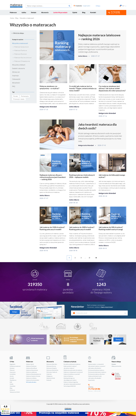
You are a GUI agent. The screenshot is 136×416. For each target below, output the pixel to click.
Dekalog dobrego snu (69, 378)
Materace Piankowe (20, 50)
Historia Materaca (68, 376)
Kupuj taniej (91, 380)
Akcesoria (44, 12)
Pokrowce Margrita (51, 368)
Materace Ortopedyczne (22, 61)
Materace (13, 12)
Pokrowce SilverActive (52, 370)
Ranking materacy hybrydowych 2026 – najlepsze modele (82, 176)
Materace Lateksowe (31, 372)
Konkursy (12, 390)
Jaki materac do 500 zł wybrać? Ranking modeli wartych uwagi (111, 228)
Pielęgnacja (49, 376)
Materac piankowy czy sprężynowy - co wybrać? (49, 87)
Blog (83, 12)
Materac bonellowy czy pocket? (72, 374)
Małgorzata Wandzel (48, 107)
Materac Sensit (30, 364)
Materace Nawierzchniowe (22, 57)
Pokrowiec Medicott (51, 372)
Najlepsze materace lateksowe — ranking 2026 (99, 37)
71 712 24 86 (94, 389)
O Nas (12, 361)
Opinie (74, 12)
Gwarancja (12, 372)
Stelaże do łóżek (50, 378)
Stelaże (33, 12)
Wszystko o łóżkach (18, 65)
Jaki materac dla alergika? (94, 378)
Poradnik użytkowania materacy (72, 364)
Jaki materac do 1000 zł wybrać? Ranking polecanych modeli (81, 228)
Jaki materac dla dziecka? (94, 368)
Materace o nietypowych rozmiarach (73, 372)
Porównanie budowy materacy (96, 370)
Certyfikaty (13, 374)
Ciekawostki (16, 79)
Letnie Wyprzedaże (60, 12)
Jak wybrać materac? (69, 368)
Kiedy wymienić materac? (70, 366)
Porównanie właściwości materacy (97, 372)
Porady (15, 96)
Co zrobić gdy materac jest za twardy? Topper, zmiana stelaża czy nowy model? (83, 88)
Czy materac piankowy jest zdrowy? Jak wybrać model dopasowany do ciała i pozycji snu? (112, 88)
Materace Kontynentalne (32, 380)
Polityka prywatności (15, 366)
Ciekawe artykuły (70, 361)
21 (89, 258)
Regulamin (12, 364)
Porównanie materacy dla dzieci (96, 374)
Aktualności (16, 82)
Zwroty (12, 376)
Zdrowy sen (16, 72)
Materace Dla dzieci (20, 54)
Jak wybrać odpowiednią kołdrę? (72, 384)
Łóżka (24, 12)
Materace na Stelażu (31, 378)
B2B (11, 382)
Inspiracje (15, 75)
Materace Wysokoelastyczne (33, 374)
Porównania (25, 96)
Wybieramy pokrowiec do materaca (73, 370)
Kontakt (93, 12)
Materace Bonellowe (31, 368)
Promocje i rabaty (18, 99)
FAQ (13, 86)
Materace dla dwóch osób (95, 376)
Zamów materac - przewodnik (96, 364)
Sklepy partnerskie (116, 366)
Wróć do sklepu (18, 33)
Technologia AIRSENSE (70, 386)
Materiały (49, 374)
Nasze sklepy (116, 361)
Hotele (11, 384)
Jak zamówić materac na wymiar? (96, 366)
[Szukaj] (69, 6)
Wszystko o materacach (20, 43)
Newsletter (12, 386)
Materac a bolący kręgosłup (71, 382)
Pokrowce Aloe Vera (51, 364)
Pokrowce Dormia (51, 366)
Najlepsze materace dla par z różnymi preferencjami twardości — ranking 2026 (53, 177)
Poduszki (48, 380)
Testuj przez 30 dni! (15, 392)
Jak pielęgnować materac (70, 380)
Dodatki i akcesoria (18, 68)
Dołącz (14, 312)
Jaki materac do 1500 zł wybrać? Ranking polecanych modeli (52, 228)
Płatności (12, 370)
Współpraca (13, 380)
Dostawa (12, 368)
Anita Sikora (82, 56)
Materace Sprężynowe (21, 47)
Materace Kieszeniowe (32, 370)
